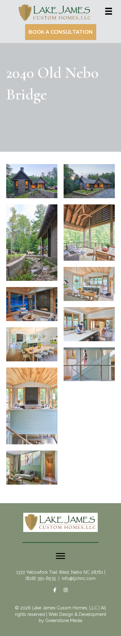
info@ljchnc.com (79, 578)
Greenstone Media (63, 620)
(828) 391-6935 (40, 578)
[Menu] (108, 11)
